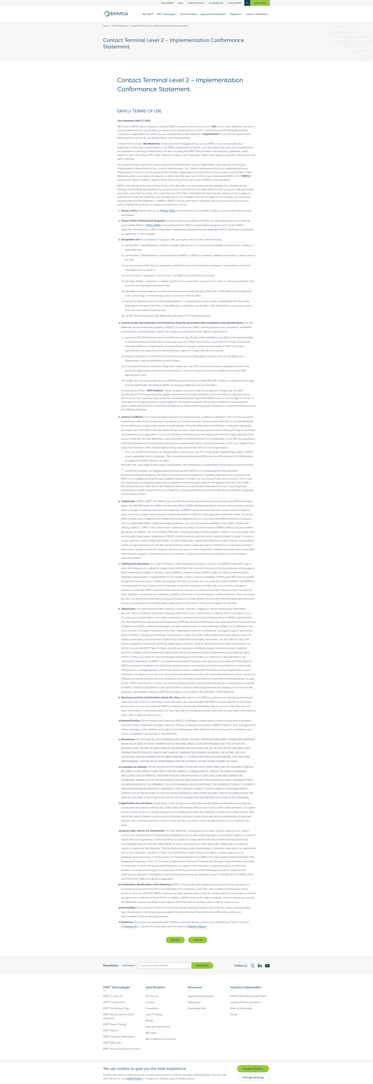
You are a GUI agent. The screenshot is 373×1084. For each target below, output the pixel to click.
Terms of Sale (153, 225)
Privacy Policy (167, 210)
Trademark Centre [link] (196, 3)
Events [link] (234, 1014)
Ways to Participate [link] (241, 1008)
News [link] (180, 3)
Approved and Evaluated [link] (212, 14)
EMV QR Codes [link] (112, 1042)
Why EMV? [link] (148, 14)
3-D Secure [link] (152, 996)
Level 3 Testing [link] (154, 1014)
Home (105, 25)
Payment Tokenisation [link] (158, 1026)
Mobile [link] (149, 1020)
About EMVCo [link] (167, 3)
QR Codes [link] (151, 1032)
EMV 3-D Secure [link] (113, 996)
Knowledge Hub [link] (216, 3)
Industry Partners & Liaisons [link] (245, 1002)
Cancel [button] (197, 940)
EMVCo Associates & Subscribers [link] (248, 996)
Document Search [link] (188, 14)
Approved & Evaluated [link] (200, 996)
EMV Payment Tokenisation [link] (119, 1036)
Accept (175, 940)
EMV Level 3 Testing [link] (114, 1024)
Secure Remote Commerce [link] (161, 1038)
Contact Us (130, 926)
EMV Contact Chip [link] (114, 1002)
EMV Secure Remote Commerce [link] (122, 1048)
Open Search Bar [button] (247, 3)
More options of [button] (176, 17)
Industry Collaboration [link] (257, 14)
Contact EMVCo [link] (235, 3)
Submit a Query (197, 926)
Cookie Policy (133, 1078)
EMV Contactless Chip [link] (116, 1008)
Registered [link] (235, 14)
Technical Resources (119, 25)
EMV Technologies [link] (166, 14)
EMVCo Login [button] (260, 3)
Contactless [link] (152, 1008)
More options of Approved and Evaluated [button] (226, 17)
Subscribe (202, 965)
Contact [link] (150, 1002)
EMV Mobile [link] (110, 1030)
